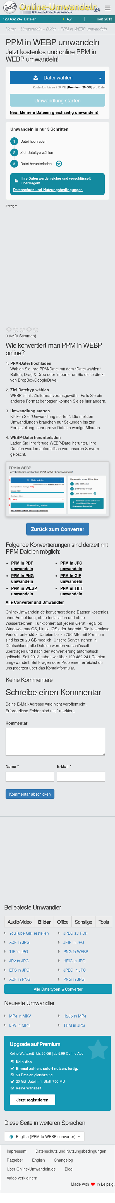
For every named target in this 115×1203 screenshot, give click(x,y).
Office (62, 921)
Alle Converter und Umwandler (35, 602)
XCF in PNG (19, 979)
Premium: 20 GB (79, 87)
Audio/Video (20, 921)
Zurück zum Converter (57, 529)
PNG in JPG (74, 979)
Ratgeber (15, 1160)
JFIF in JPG (73, 942)
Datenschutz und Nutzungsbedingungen (48, 189)
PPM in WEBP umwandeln (24, 590)
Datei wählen (56, 77)
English (38, 1160)
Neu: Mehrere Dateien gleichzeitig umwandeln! (54, 112)
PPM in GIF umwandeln (71, 578)
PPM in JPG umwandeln (71, 565)
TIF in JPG (18, 951)
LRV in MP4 (19, 1025)
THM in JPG (74, 1025)
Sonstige (83, 921)
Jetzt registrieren (32, 1100)
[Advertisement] (57, 265)
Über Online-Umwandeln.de (31, 1169)
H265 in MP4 (74, 1016)
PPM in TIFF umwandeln (71, 590)
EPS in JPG (19, 970)
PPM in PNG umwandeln (22, 578)
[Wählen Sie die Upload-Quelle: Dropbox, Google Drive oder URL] (100, 77)
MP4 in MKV (20, 1016)
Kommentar (16, 723)
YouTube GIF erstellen (29, 933)
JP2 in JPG (19, 961)
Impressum (17, 1151)
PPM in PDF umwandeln (22, 565)
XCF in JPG (19, 942)
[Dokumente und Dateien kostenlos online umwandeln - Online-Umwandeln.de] (50, 7)
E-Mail (64, 766)
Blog (69, 1169)
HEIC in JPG (74, 961)
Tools (104, 921)
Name (12, 766)
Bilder (44, 921)
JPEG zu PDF (75, 933)
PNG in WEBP (75, 951)
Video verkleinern (22, 1178)
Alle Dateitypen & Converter (58, 989)
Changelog (63, 1160)
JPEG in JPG (74, 970)
